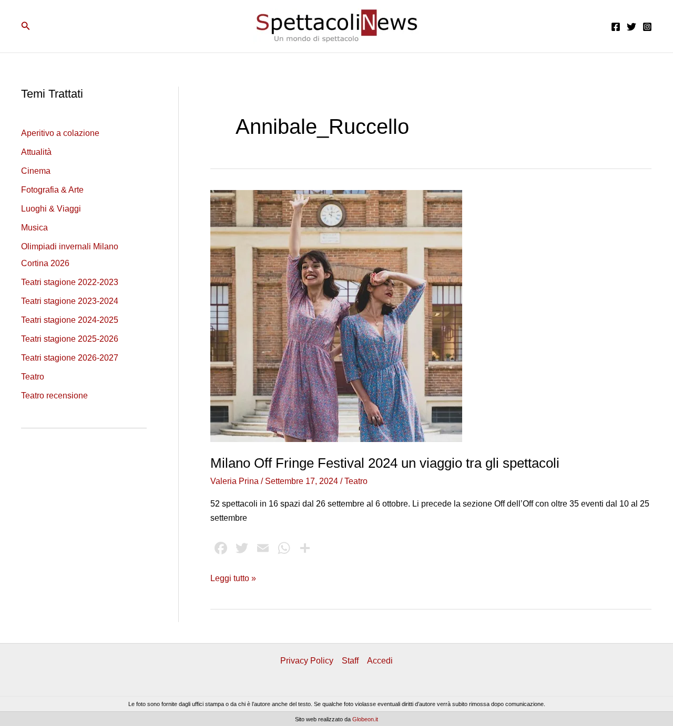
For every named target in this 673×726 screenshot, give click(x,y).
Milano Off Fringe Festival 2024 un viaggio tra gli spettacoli (384, 463)
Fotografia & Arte (52, 189)
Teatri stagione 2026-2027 (69, 357)
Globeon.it (365, 719)
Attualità (36, 152)
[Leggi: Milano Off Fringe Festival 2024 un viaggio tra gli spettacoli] (336, 315)
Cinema (35, 170)
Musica (34, 227)
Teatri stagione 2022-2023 (69, 282)
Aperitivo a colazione (60, 133)
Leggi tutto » (233, 579)
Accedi (380, 660)
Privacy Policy (306, 660)
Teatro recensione (54, 395)
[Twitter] (631, 26)
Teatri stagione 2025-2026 (69, 338)
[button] (25, 26)
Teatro (32, 376)
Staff (350, 660)
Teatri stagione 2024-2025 (69, 319)
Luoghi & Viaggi (51, 208)
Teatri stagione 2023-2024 (69, 301)
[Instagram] (647, 26)
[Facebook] (615, 26)
